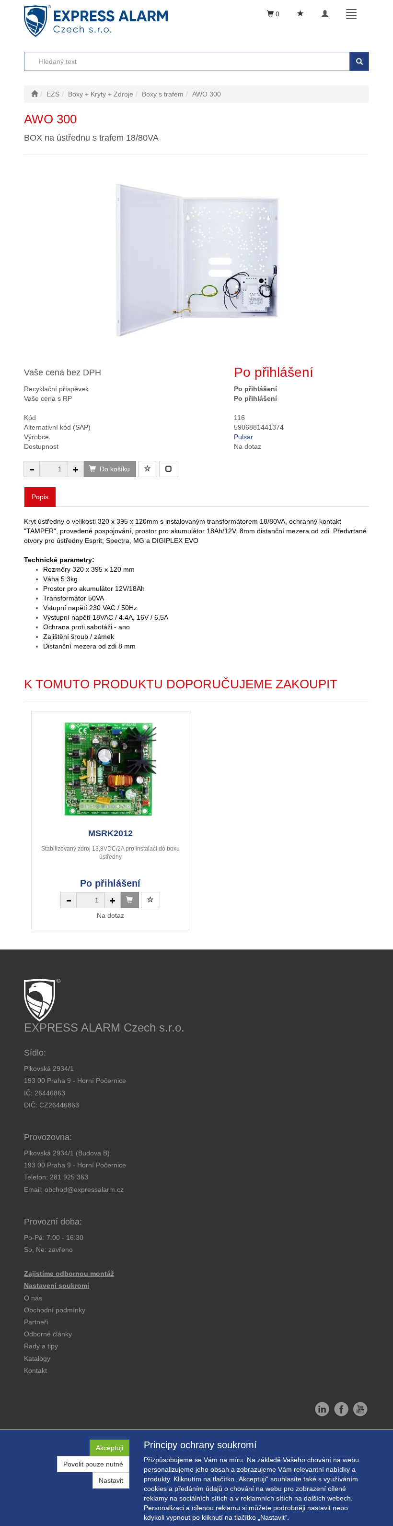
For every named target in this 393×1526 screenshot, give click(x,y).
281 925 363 (69, 1177)
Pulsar (243, 437)
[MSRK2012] (110, 769)
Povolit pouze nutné (93, 1464)
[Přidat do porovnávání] (168, 469)
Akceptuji (109, 1448)
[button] (41, 1346)
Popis (40, 497)
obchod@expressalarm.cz (84, 1189)
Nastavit (111, 1480)
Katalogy (37, 1358)
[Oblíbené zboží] (300, 14)
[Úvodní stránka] (34, 94)
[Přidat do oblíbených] (147, 469)
